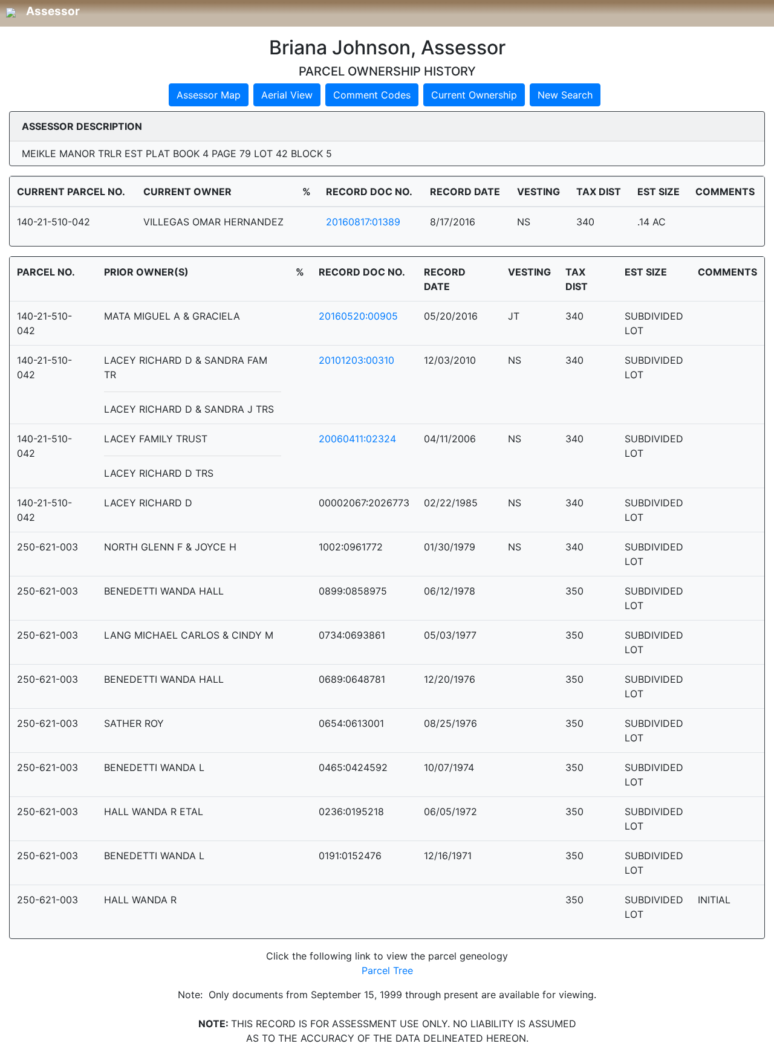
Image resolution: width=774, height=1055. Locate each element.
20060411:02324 (357, 439)
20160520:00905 (358, 316)
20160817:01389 (363, 222)
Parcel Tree (387, 970)
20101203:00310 (356, 360)
